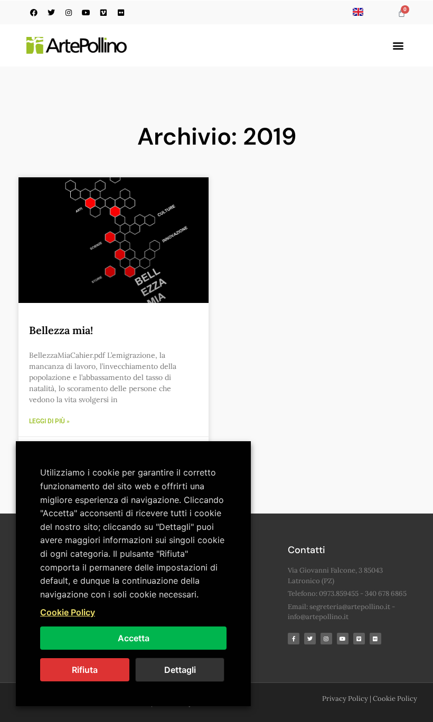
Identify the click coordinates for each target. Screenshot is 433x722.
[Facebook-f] (293, 638)
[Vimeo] (103, 12)
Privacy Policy (345, 698)
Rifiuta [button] (85, 669)
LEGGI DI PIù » (49, 421)
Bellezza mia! (61, 330)
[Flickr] (121, 12)
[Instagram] (68, 12)
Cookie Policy (395, 698)
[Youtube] (86, 12)
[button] (398, 45)
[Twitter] (51, 12)
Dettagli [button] (180, 669)
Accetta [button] (133, 638)
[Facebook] (33, 12)
